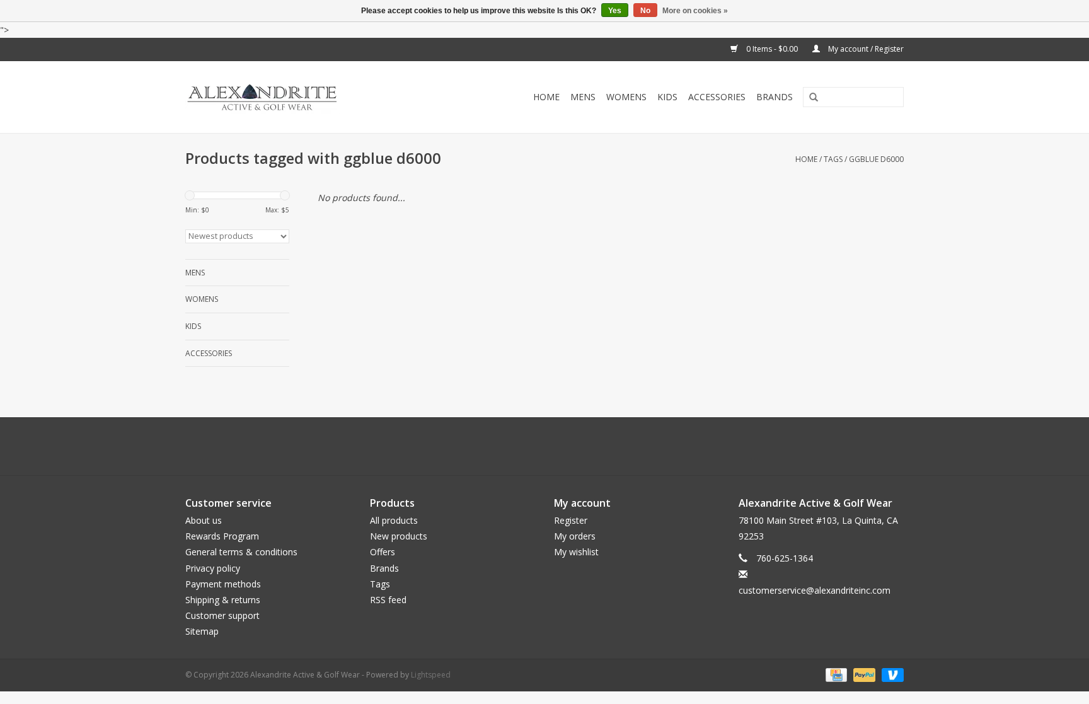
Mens (583, 97)
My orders (575, 536)
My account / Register (865, 48)
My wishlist (576, 552)
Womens (626, 97)
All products (394, 520)
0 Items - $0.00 (772, 48)
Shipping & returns (222, 600)
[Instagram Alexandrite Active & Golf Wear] (578, 446)
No (645, 10)
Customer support (222, 615)
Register (570, 520)
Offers (382, 552)
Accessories (717, 97)
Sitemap (202, 631)
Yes (614, 10)
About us (203, 520)
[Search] (809, 97)
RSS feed (388, 600)
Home (546, 97)
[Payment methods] (835, 674)
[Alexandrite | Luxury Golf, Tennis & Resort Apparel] (290, 97)
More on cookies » (695, 10)
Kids (667, 97)
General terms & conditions (241, 552)
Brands (774, 97)
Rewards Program (222, 536)
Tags (833, 159)
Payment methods (223, 584)
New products (398, 536)
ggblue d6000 (876, 159)
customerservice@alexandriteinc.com (814, 590)
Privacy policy (212, 568)
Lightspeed (431, 674)
